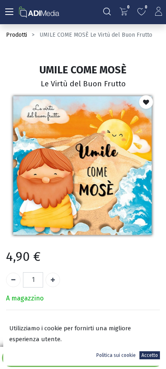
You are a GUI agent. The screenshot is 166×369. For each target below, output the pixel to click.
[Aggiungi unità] (53, 280)
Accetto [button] (149, 355)
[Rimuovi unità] (13, 280)
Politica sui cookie (116, 355)
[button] (146, 102)
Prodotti (16, 34)
